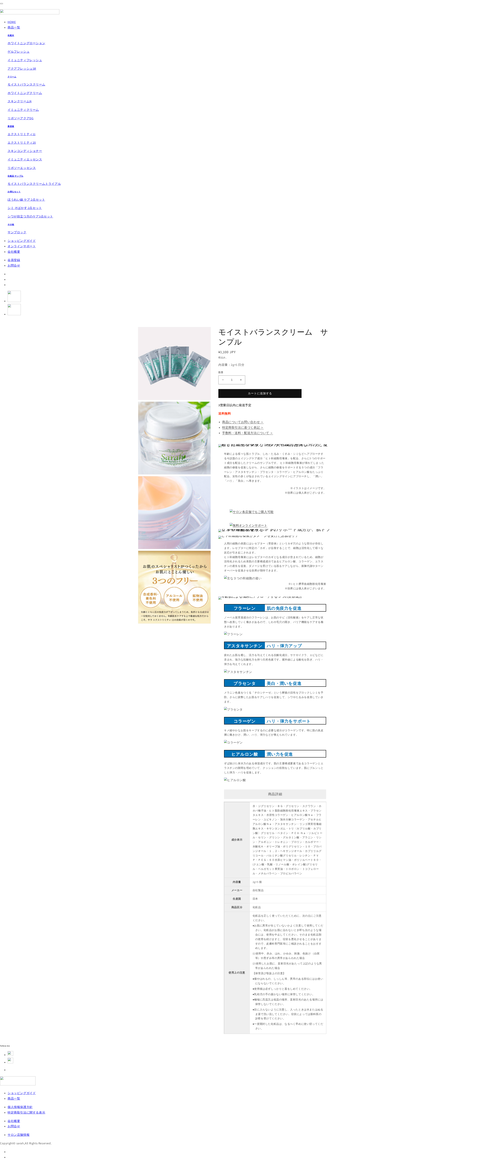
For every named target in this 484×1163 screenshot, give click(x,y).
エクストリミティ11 (22, 134)
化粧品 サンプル (15, 176)
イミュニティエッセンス (25, 159)
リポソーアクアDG (20, 118)
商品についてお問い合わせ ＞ (243, 422)
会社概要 (14, 252)
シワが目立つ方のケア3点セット (30, 216)
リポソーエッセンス (22, 168)
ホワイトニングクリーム (25, 93)
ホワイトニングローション (26, 43)
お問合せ (14, 265)
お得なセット (14, 191)
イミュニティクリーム (23, 110)
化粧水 (11, 35)
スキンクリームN (20, 101)
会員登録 (14, 260)
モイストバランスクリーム (26, 84)
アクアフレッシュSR (22, 69)
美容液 (11, 126)
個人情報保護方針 (20, 1107)
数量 (220, 372)
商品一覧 (14, 27)
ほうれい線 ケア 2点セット (26, 200)
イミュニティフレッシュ (25, 60)
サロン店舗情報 (18, 1135)
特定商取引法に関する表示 (26, 1112)
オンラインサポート (22, 246)
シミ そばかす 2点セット (25, 208)
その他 (11, 224)
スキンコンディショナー (25, 151)
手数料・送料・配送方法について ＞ (247, 433)
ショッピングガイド (22, 241)
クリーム (12, 76)
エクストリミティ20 (22, 143)
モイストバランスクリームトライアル (34, 184)
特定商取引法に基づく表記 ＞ (243, 427)
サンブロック (17, 232)
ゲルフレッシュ (18, 52)
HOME (12, 22)
